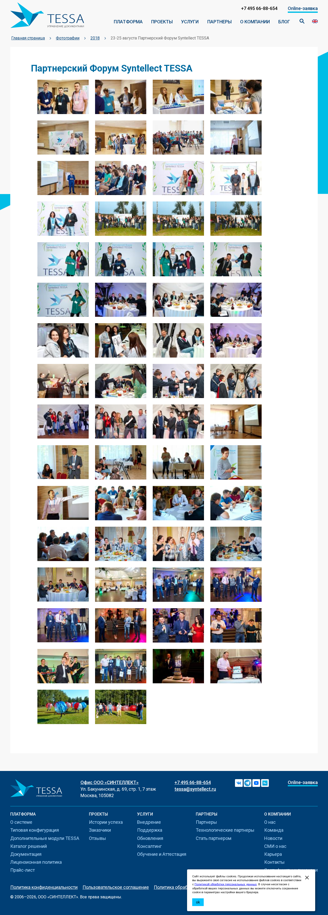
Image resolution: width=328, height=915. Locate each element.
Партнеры (219, 21)
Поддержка (149, 830)
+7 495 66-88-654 (193, 782)
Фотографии (67, 38)
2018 (95, 38)
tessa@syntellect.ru (195, 789)
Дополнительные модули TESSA (44, 838)
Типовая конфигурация (34, 830)
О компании (255, 21)
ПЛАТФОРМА (128, 21)
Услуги (190, 21)
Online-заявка (303, 8)
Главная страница (28, 38)
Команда (273, 830)
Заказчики (100, 830)
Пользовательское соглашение (116, 887)
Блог (284, 21)
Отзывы (97, 838)
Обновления (150, 838)
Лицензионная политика (36, 862)
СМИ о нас (275, 846)
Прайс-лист (22, 870)
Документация (26, 854)
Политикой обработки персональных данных (225, 884)
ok (198, 902)
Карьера (273, 854)
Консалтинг (149, 846)
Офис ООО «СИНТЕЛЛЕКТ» (109, 782)
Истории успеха (106, 822)
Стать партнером (213, 838)
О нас (270, 822)
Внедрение (149, 822)
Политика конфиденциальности (44, 887)
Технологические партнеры (225, 830)
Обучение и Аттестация (161, 854)
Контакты (274, 862)
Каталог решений (28, 846)
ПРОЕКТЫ (162, 21)
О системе (21, 822)
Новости (273, 838)
